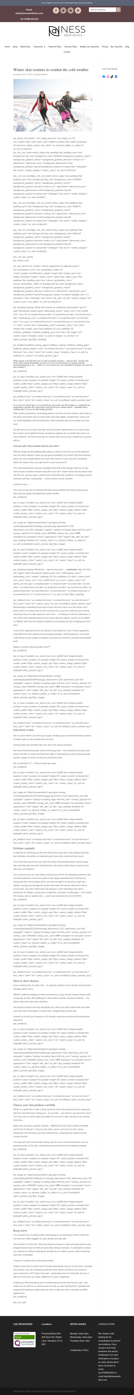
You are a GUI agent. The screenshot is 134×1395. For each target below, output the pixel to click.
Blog (127, 47)
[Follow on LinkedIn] (71, 10)
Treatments (38, 47)
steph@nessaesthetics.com (29, 13)
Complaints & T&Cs (79, 1350)
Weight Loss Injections (89, 47)
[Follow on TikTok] (63, 10)
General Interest (40, 74)
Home (7, 47)
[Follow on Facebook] (56, 10)
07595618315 (108, 1373)
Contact (67, 52)
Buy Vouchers (117, 47)
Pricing (105, 47)
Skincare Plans (70, 47)
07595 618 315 (31, 19)
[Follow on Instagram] (78, 10)
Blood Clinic (25, 47)
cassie (18, 74)
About (15, 47)
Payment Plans (55, 47)
